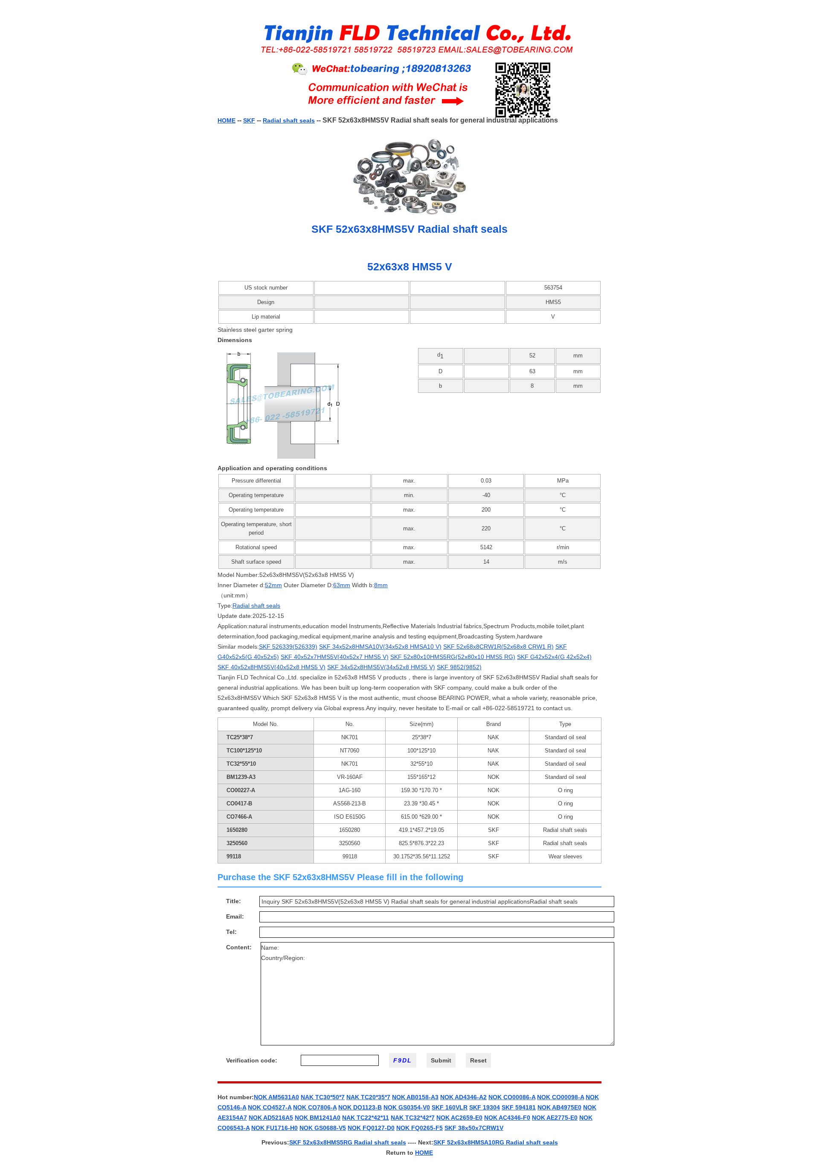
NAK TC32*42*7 (413, 1117)
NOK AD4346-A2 (463, 1097)
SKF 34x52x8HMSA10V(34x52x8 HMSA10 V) (380, 646)
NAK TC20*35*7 (368, 1097)
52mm (273, 585)
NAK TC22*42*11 (365, 1117)
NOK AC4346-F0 (507, 1117)
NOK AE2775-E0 (555, 1117)
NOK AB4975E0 (559, 1107)
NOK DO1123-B (360, 1107)
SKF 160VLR (450, 1107)
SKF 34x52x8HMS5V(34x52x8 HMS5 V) (381, 667)
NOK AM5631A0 (276, 1097)
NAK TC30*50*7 (323, 1097)
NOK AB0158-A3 (415, 1097)
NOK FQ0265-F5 (419, 1127)
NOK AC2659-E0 (459, 1117)
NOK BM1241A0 (317, 1117)
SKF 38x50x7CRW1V (473, 1127)
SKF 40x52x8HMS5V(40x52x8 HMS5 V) (271, 667)
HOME (226, 120)
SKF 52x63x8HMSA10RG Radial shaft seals (495, 1142)
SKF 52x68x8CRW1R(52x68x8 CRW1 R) (498, 646)
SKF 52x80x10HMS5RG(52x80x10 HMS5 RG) (452, 656)
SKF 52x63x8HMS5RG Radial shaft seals (347, 1142)
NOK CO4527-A (269, 1107)
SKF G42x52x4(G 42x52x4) (554, 656)
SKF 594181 (519, 1107)
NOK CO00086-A (511, 1097)
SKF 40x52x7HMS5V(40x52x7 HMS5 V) (335, 656)
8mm (381, 585)
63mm (341, 585)
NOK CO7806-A (315, 1107)
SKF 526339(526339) (288, 646)
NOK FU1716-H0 (274, 1127)
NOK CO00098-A (560, 1097)
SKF (249, 120)
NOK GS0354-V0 (406, 1107)
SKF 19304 (484, 1107)
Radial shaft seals (289, 120)
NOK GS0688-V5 (322, 1127)
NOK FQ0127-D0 (371, 1127)
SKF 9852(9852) (459, 667)
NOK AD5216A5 (271, 1117)
